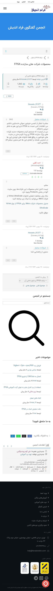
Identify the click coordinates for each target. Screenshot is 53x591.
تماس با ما (43, 511)
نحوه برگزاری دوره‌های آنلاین (37, 525)
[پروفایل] (43, 110)
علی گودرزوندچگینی (24, 451)
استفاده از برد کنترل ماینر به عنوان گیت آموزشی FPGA (22, 387)
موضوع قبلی (41, 285)
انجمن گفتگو (42, 506)
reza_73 (33, 402)
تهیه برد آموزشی (26, 454)
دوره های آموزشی (41, 502)
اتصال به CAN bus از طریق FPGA (29, 376)
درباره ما (44, 516)
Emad (34, 380)
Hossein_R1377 (26, 79)
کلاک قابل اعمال (35, 398)
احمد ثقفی (37, 162)
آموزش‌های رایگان (41, 497)
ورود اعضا (43, 493)
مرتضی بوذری (31, 370)
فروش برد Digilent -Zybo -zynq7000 (27, 365)
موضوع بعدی (30, 285)
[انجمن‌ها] (48, 58)
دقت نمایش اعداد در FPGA (31, 409)
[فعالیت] (41, 110)
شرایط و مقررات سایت (39, 520)
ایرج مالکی (32, 391)
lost (35, 413)
